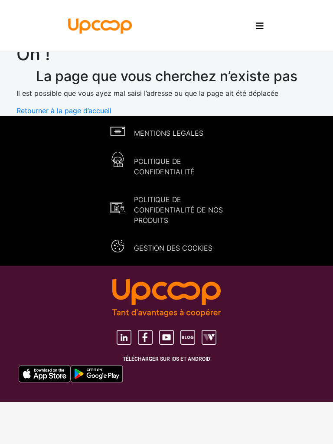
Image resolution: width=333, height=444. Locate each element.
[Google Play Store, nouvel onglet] (97, 373)
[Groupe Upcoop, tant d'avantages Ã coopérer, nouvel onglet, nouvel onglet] (166, 299)
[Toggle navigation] (259, 25)
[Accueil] (100, 25)
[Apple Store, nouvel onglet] (45, 373)
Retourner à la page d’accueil (63, 110)
